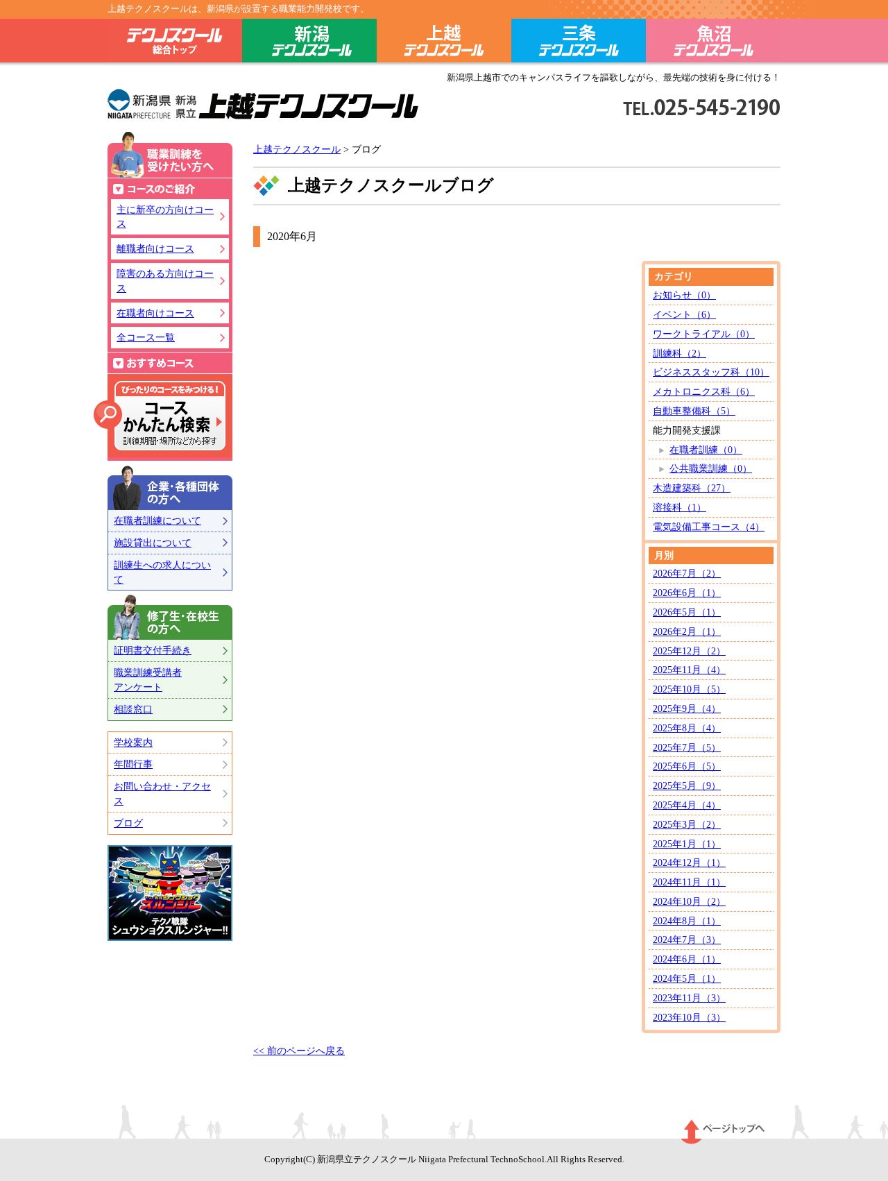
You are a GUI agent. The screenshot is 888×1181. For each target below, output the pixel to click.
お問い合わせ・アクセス (162, 793)
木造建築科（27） (692, 487)
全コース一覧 (146, 337)
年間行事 (133, 764)
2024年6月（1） (687, 959)
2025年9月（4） (687, 708)
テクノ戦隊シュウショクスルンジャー (170, 893)
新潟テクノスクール (309, 43)
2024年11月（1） (689, 881)
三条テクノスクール (578, 43)
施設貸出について (152, 542)
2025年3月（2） (687, 824)
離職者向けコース (155, 248)
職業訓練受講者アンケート (148, 680)
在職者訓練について (157, 520)
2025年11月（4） (689, 669)
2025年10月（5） (689, 689)
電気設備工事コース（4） (709, 526)
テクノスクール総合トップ (175, 43)
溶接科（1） (679, 507)
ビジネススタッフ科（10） (711, 371)
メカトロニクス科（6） (704, 391)
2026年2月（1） (687, 631)
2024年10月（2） (689, 901)
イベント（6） (684, 314)
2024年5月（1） (687, 978)
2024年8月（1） (687, 920)
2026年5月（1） (687, 612)
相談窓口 (133, 709)
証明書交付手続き (152, 650)
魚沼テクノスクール (713, 43)
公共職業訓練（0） (710, 468)
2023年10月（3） (689, 1017)
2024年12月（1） (689, 862)
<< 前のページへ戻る (299, 1050)
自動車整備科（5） (694, 410)
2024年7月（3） (687, 939)
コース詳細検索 (159, 415)
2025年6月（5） (687, 766)
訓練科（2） (679, 353)
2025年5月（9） (687, 785)
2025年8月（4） (687, 727)
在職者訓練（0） (705, 449)
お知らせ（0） (684, 294)
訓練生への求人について (162, 572)
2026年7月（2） (687, 573)
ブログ (128, 823)
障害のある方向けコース (165, 281)
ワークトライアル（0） (704, 333)
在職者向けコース (155, 312)
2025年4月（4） (687, 804)
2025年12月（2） (689, 650)
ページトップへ (723, 1131)
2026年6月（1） (687, 592)
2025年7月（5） (687, 747)
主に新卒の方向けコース (165, 217)
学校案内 (133, 742)
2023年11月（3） (689, 997)
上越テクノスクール (444, 43)
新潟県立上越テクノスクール (263, 105)
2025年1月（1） (687, 843)
